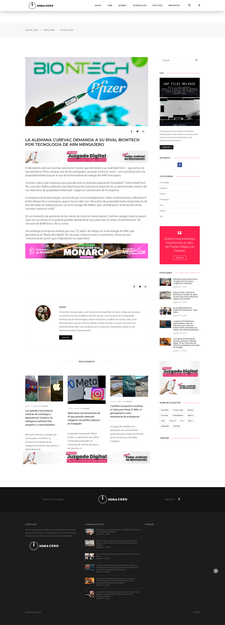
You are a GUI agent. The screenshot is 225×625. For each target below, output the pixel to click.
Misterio (176, 426)
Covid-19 (172, 421)
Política (157, 5)
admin (51, 30)
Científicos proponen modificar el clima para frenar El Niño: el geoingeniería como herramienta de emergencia (126, 411)
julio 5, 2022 (31, 30)
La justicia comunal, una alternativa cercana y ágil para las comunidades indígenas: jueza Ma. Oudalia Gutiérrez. (117, 594)
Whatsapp (165, 426)
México (191, 415)
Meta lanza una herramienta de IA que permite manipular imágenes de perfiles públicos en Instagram (84, 418)
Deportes (174, 5)
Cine (110, 5)
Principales (164, 199)
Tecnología (139, 5)
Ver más (65, 337)
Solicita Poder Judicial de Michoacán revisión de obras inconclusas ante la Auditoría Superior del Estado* (116, 543)
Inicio (98, 5)
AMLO (190, 421)
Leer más (167, 147)
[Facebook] (198, 5)
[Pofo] (40, 5)
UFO (161, 216)
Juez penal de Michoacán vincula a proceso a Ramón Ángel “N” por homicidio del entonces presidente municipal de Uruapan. (115, 581)
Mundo (122, 5)
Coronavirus (177, 415)
